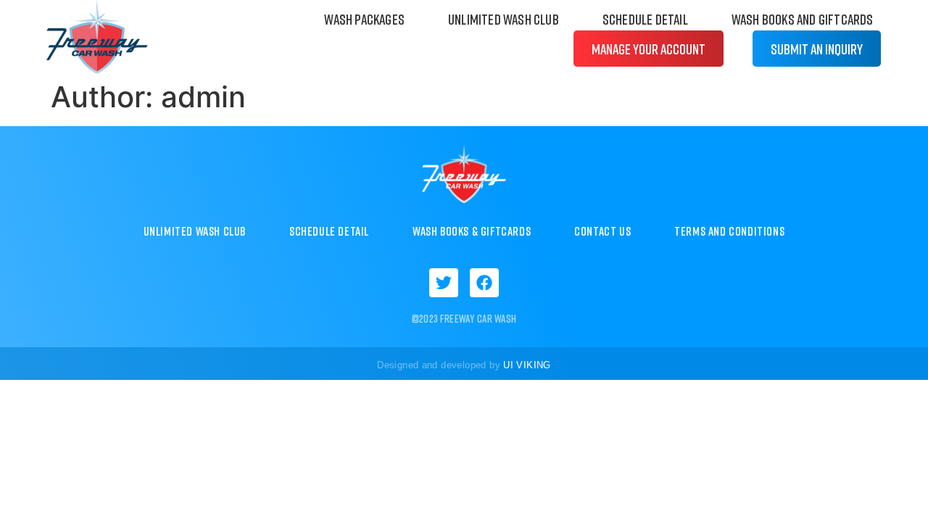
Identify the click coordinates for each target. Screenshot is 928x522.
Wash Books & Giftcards (472, 231)
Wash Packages (364, 19)
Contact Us (602, 231)
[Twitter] (443, 282)
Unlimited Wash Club (503, 19)
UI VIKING (527, 365)
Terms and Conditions (729, 231)
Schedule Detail (645, 19)
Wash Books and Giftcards (803, 19)
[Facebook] (484, 282)
